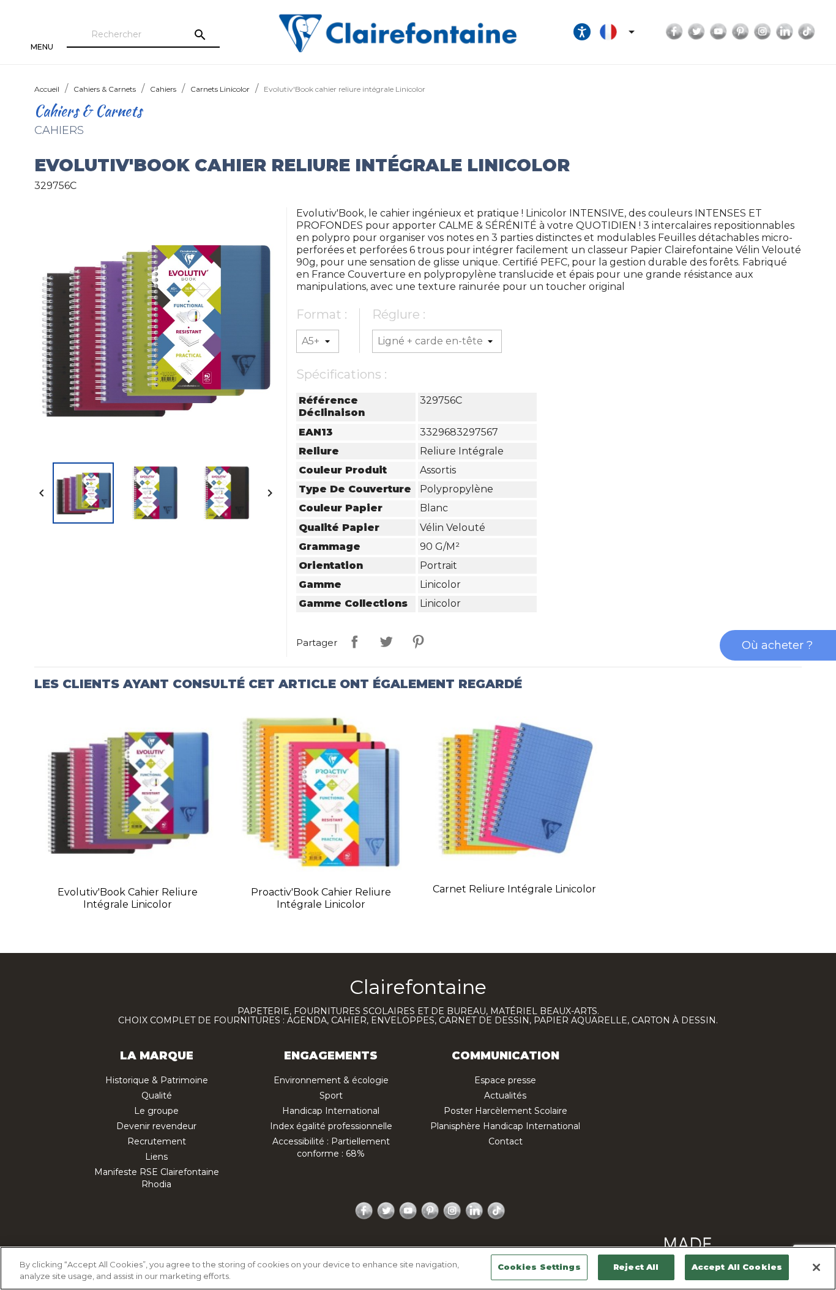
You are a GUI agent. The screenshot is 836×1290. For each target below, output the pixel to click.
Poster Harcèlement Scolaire (505, 1110)
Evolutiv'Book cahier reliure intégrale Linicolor (128, 898)
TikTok (806, 32)
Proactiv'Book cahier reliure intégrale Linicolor (321, 898)
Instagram (762, 32)
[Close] (816, 1267)
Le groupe (156, 1110)
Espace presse (505, 1080)
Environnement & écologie (331, 1080)
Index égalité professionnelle (331, 1126)
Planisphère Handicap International (505, 1126)
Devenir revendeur (156, 1126)
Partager (354, 641)
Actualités (505, 1095)
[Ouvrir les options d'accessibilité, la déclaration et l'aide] (582, 31)
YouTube (718, 32)
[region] (418, 1268)
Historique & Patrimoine (156, 1080)
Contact (505, 1141)
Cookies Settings (539, 1267)
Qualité (156, 1095)
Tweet (386, 641)
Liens (156, 1156)
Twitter (696, 32)
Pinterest (740, 32)
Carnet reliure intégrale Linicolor (514, 889)
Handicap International (330, 1110)
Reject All (636, 1267)
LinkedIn (784, 32)
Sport (331, 1095)
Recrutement (156, 1141)
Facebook (674, 32)
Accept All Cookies (737, 1267)
